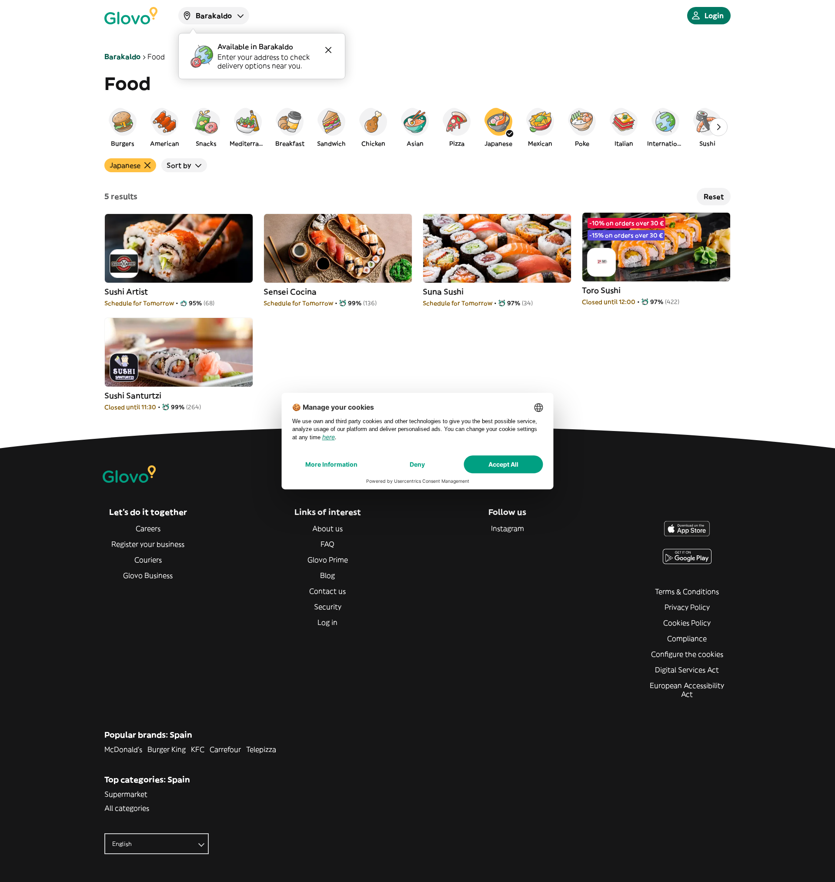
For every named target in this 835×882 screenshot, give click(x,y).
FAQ (327, 544)
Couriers (148, 559)
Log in (327, 622)
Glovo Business (148, 575)
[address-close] (328, 50)
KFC (197, 749)
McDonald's (123, 749)
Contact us (327, 591)
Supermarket (125, 794)
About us (327, 528)
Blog (327, 575)
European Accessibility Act (687, 689)
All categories (126, 808)
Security (327, 606)
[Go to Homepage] (130, 15)
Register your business (147, 544)
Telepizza (261, 749)
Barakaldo (122, 56)
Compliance (687, 638)
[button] (122, 127)
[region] (417, 127)
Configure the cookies (687, 654)
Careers (148, 528)
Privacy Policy (687, 607)
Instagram (507, 528)
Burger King (166, 749)
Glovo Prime (327, 559)
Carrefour (225, 749)
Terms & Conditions (687, 591)
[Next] (718, 127)
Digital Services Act (687, 669)
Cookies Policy (687, 622)
